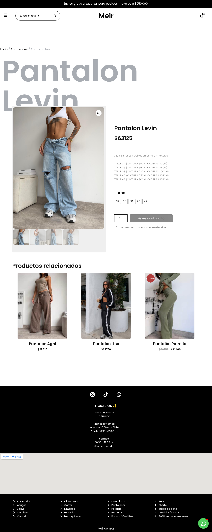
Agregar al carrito (151, 218)
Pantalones (19, 49)
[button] (99, 113)
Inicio (4, 49)
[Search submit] (54, 16)
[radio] (118, 201)
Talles (120, 193)
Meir (106, 16)
